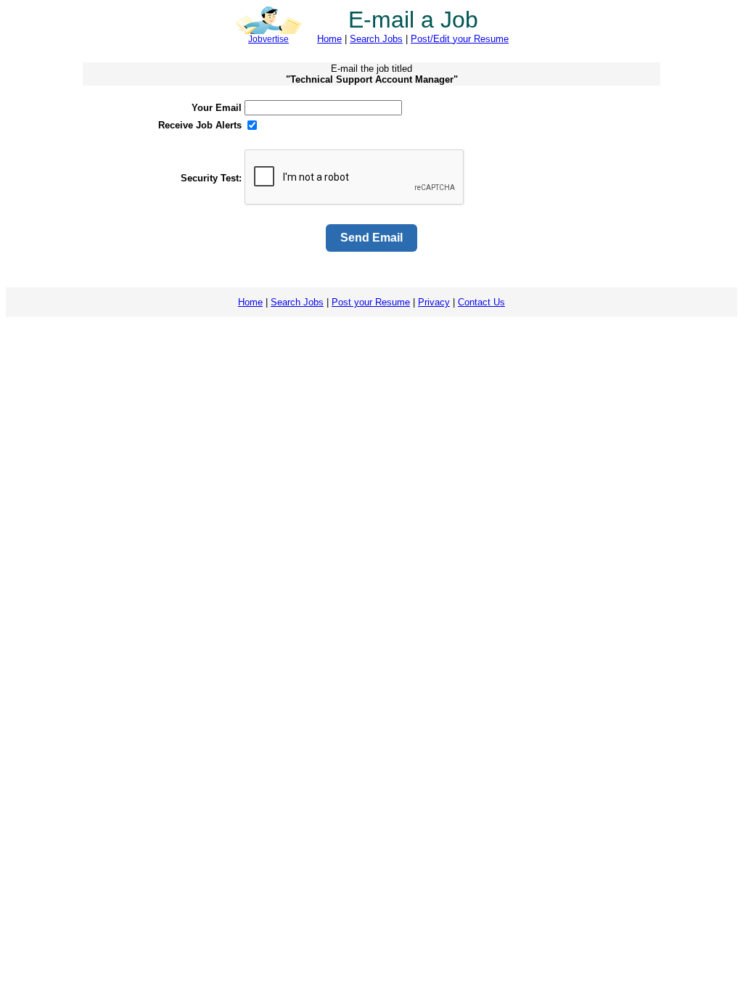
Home (329, 38)
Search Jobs (376, 38)
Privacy (434, 302)
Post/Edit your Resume (460, 38)
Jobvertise (268, 39)
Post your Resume (371, 302)
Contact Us (481, 302)
